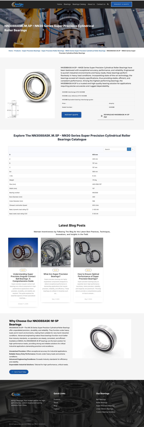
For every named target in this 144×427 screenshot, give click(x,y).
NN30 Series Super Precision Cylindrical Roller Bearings (85, 51)
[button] (108, 4)
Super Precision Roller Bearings (53, 51)
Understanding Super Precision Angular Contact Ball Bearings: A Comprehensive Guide (23, 277)
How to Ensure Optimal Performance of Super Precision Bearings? (88, 276)
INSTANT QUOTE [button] (71, 115)
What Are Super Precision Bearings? (56, 275)
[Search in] (132, 149)
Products (17, 51)
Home (11, 51)
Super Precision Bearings (31, 51)
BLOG (23, 270)
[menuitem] (59, 4)
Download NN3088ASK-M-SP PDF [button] (116, 116)
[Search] (129, 149)
